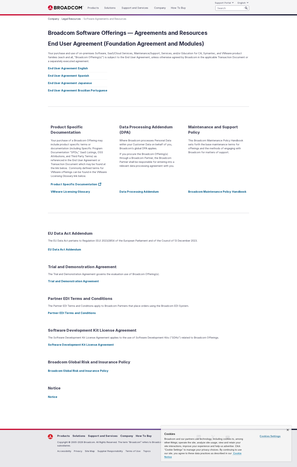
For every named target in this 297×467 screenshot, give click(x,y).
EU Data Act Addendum (64, 249)
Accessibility (64, 451)
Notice (52, 397)
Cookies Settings (270, 436)
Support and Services (103, 435)
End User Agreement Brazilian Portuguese (77, 90)
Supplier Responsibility (110, 451)
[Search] (246, 8)
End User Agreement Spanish (68, 75)
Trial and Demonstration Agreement (73, 281)
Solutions (79, 435)
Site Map (90, 451)
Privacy (78, 451)
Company (126, 435)
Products (63, 435)
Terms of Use (132, 451)
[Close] (288, 430)
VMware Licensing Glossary (70, 191)
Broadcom (65, 8)
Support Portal (223, 2)
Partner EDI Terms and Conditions (72, 313)
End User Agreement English (68, 68)
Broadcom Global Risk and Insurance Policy (78, 370)
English (242, 2)
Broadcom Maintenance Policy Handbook (217, 191)
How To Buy (144, 435)
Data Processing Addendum (139, 191)
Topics (147, 451)
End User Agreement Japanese (70, 83)
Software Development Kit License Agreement (81, 344)
